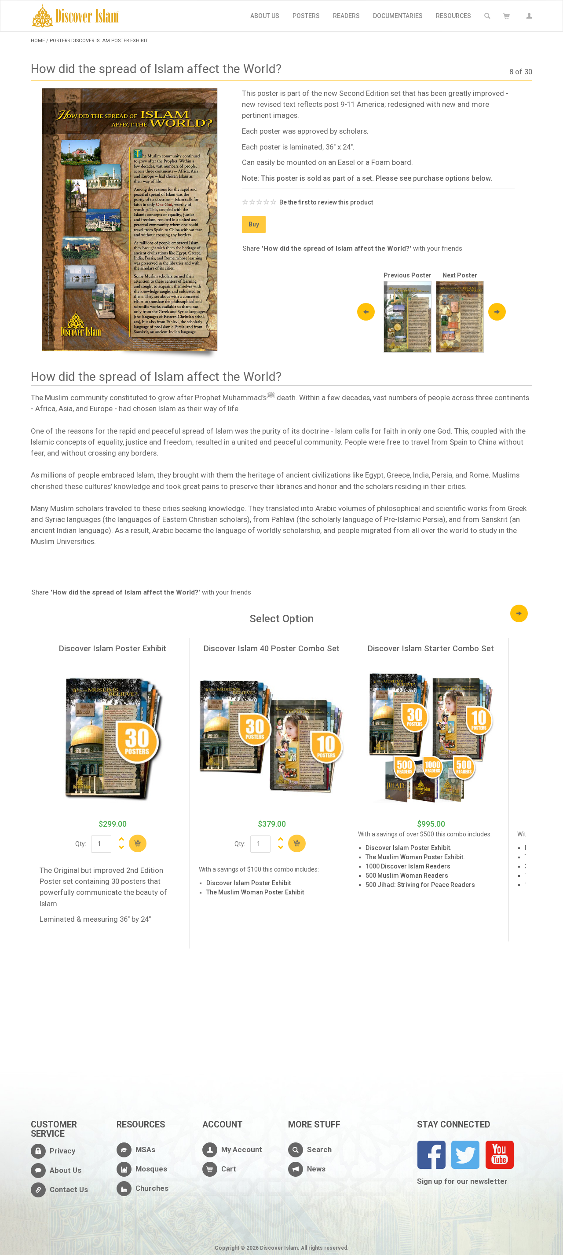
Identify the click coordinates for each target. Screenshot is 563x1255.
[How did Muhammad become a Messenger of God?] (407, 316)
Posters (306, 15)
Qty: (80, 843)
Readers (346, 15)
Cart (228, 1168)
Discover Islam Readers (415, 866)
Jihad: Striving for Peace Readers (426, 884)
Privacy (62, 1150)
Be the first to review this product (326, 202)
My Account (241, 1149)
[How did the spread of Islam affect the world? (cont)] (460, 316)
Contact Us (69, 1189)
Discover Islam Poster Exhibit (248, 883)
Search (319, 1149)
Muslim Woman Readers (412, 875)
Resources (453, 15)
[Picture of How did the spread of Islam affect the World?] (130, 219)
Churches (151, 1188)
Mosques (151, 1168)
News (316, 1168)
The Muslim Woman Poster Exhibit (255, 892)
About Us (264, 15)
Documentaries (398, 15)
